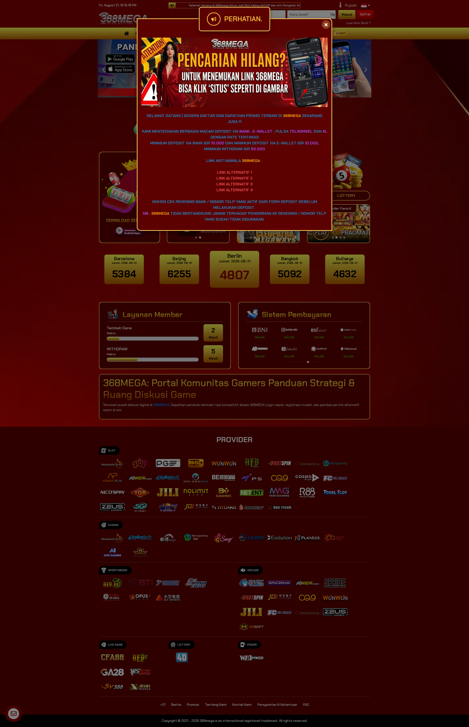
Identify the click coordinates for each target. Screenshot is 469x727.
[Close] (326, 24)
